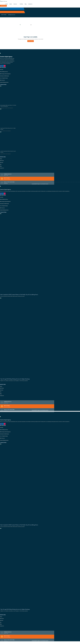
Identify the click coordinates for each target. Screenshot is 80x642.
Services (15, 4)
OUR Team (2, 160)
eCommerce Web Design (4, 203)
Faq (0, 164)
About (11, 4)
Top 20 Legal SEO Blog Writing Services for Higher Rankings (15, 379)
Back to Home (30, 41)
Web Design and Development (5, 73)
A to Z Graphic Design (4, 78)
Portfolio (21, 4)
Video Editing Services (4, 71)
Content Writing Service (4, 82)
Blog (25, 4)
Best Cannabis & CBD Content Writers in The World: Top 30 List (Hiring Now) (19, 294)
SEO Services (2, 80)
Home (6, 4)
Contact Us (30, 4)
